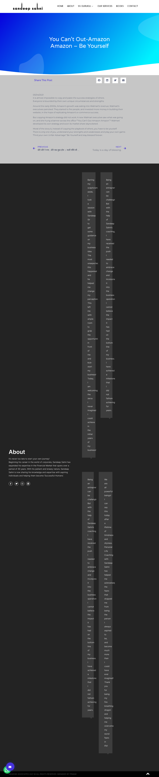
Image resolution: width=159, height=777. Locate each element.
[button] (10, 766)
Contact (132, 6)
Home (60, 6)
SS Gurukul (84, 6)
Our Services (105, 6)
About (70, 6)
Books (120, 6)
